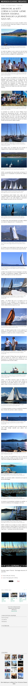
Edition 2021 (19, 5)
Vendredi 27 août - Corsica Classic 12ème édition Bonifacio (14, 599)
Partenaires (4, 621)
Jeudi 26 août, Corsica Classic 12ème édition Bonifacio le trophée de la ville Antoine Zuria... (22, 599)
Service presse (5, 617)
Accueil (2, 5)
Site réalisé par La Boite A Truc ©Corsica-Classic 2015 (14, 683)
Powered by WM (14, 611)
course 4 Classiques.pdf (8, 577)
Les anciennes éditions (11, 5)
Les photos (4, 619)
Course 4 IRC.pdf (6, 575)
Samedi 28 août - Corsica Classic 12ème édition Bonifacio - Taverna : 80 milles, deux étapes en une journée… (5, 599)
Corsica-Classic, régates (14, 2)
